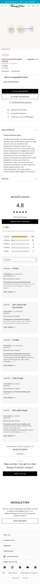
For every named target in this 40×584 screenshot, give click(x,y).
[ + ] (14, 362)
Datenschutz (13, 573)
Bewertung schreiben (20, 222)
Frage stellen (20, 474)
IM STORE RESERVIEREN (20, 97)
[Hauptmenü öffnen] (2, 6)
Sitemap (25, 578)
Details (5, 179)
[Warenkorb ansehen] (38, 6)
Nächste (20, 454)
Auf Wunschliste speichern (22, 102)
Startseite (5, 71)
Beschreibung (8, 130)
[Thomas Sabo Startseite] (6, 6)
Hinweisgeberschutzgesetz (29, 573)
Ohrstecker (16, 71)
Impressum (15, 578)
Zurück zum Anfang (20, 449)
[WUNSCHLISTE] (29, 6)
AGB (3, 573)
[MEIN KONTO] (33, 6)
